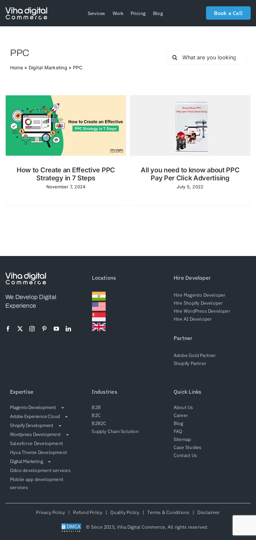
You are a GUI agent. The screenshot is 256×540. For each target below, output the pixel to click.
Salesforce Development (36, 443)
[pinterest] (44, 328)
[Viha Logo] (26, 10)
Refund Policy (88, 512)
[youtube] (56, 328)
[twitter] (20, 328)
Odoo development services (40, 470)
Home (16, 67)
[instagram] (32, 328)
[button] (96, 13)
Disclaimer (207, 512)
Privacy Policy (51, 512)
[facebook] (8, 328)
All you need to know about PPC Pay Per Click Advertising (190, 174)
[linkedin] (68, 328)
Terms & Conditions (168, 512)
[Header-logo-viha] (25, 275)
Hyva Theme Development (38, 452)
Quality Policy (125, 512)
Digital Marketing (48, 67)
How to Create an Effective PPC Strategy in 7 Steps (66, 174)
